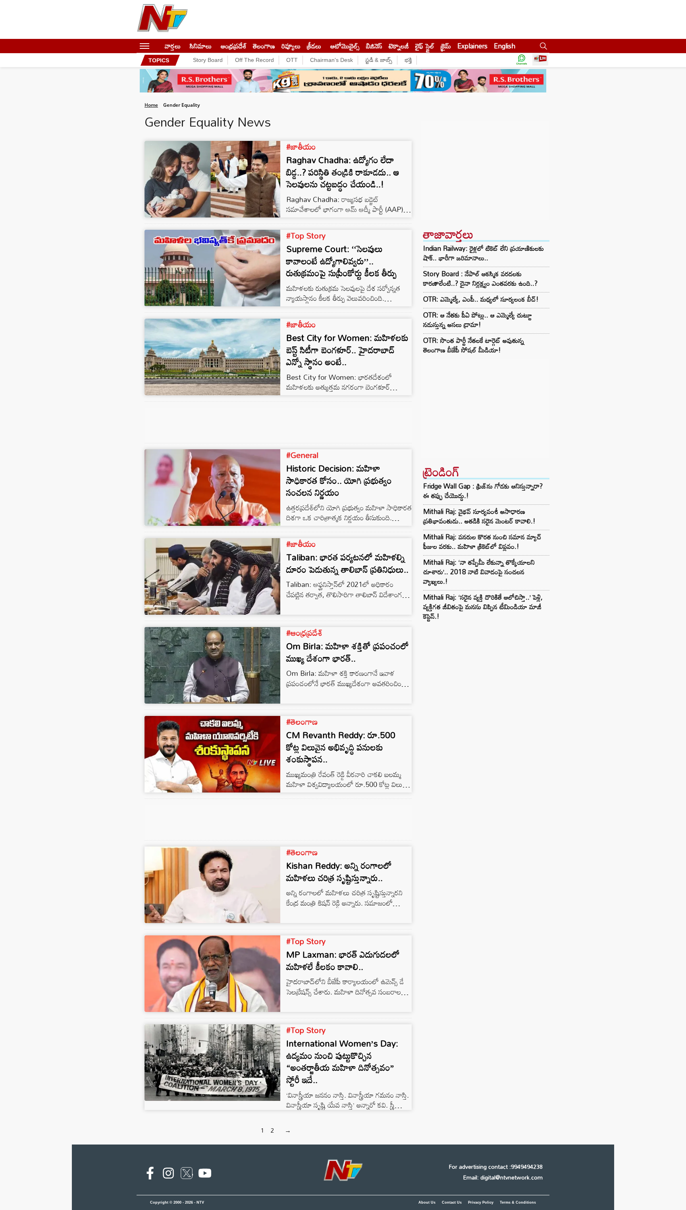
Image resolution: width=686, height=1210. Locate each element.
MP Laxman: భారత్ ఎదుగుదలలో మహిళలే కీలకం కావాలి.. (343, 960)
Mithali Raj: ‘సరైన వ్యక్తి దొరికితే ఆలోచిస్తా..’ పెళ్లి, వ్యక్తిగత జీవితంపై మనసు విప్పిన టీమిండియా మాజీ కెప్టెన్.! (483, 607)
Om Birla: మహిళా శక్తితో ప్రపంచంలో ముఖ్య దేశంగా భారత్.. (347, 652)
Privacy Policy (480, 1202)
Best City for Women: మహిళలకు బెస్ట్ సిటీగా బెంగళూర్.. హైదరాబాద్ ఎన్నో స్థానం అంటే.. (347, 350)
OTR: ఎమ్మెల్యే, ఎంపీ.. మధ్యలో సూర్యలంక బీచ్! (481, 299)
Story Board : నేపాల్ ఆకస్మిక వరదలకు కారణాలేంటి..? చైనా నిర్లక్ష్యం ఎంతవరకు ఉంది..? (480, 278)
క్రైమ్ (446, 45)
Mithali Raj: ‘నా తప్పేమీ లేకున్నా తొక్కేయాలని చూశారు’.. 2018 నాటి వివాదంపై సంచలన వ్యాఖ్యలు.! (479, 572)
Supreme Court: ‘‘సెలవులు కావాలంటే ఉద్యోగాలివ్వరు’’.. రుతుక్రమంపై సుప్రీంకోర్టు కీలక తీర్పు (341, 261)
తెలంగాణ (264, 45)
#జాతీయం (301, 146)
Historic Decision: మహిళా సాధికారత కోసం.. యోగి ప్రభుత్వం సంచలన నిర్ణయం (339, 480)
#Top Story (306, 235)
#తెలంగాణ (302, 721)
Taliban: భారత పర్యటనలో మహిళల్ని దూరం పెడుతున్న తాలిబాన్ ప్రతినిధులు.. (347, 563)
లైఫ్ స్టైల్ (424, 45)
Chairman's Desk (331, 60)
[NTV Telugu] (162, 19)
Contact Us (452, 1202)
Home (151, 105)
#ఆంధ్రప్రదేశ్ (304, 633)
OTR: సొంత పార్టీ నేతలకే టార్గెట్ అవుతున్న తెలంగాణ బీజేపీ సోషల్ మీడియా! (473, 345)
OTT (292, 60)
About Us (426, 1202)
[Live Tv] (540, 60)
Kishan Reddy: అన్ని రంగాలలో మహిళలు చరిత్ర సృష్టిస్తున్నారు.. (339, 871)
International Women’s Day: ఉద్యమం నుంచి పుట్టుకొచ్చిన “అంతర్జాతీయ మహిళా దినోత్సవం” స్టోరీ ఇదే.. (342, 1061)
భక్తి (408, 60)
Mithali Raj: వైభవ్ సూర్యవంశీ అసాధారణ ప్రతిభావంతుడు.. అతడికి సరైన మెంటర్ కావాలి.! (479, 516)
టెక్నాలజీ (399, 45)
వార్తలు (173, 45)
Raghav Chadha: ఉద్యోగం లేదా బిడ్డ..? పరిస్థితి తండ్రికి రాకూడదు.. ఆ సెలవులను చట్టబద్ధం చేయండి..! (342, 172)
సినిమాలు (201, 45)
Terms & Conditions (518, 1202)
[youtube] (204, 1175)
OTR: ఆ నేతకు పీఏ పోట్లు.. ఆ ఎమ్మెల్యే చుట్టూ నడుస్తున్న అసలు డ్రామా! (477, 319)
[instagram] (168, 1175)
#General (302, 455)
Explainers (472, 45)
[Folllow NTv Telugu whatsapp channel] (521, 60)
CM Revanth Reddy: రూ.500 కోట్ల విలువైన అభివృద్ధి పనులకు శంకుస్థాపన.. (340, 747)
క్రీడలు (314, 45)
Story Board (208, 60)
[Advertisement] (485, 170)
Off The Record (254, 60)
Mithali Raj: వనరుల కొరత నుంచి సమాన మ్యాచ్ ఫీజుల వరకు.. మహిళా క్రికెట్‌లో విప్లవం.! (482, 541)
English (504, 45)
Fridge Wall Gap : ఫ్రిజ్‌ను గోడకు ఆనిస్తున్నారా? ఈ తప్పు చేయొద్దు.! (483, 490)
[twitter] (186, 1175)
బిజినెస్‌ (374, 45)
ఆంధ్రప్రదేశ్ (234, 45)
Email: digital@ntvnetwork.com (503, 1177)
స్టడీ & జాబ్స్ (378, 60)
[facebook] (150, 1175)
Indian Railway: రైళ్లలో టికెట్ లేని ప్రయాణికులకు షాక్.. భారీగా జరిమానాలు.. (483, 253)
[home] (157, 45)
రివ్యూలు (291, 45)
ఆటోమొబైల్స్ (345, 45)
